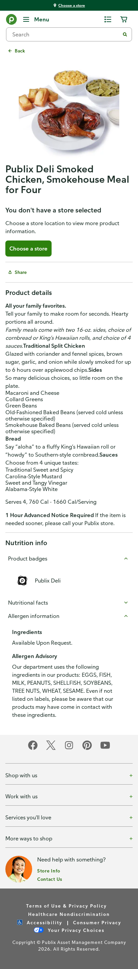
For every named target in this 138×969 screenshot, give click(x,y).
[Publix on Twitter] (51, 749)
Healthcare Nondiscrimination (69, 914)
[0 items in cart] (124, 19)
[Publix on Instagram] (69, 749)
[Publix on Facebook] (32, 749)
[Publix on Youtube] (105, 749)
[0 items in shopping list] (108, 19)
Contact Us (49, 879)
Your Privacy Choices (75, 930)
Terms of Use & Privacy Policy (66, 906)
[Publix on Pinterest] (87, 749)
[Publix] (11, 20)
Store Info (48, 870)
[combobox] (66, 34)
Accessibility (43, 922)
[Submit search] (125, 34)
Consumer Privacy (97, 922)
